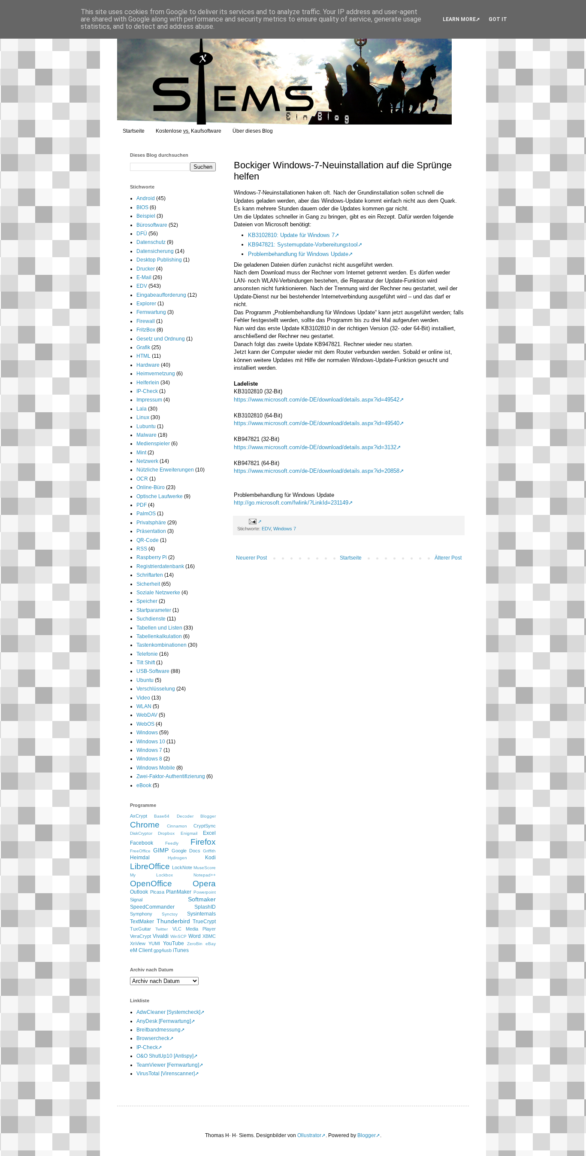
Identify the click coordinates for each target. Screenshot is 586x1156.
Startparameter (153, 610)
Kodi (210, 858)
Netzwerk (147, 461)
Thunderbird (173, 921)
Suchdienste (151, 619)
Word (194, 936)
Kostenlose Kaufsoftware (188, 131)
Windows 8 (149, 759)
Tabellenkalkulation (159, 636)
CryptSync (204, 825)
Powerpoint (204, 892)
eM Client (141, 950)
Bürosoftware (151, 225)
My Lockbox (151, 875)
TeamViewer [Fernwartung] (167, 1065)
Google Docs (186, 850)
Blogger (208, 816)
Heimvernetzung (155, 374)
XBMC (209, 936)
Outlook (139, 892)
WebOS (145, 724)
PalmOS (146, 514)
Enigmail (189, 833)
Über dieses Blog (253, 131)
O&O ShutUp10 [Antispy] (164, 1056)
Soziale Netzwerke (158, 593)
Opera (204, 883)
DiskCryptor (141, 833)
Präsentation (151, 531)
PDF (141, 505)
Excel (209, 833)
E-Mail (143, 277)
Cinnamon (177, 826)
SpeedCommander (152, 907)
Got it (498, 19)
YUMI (154, 943)
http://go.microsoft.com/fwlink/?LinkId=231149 (291, 502)
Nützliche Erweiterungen (165, 470)
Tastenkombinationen (161, 645)
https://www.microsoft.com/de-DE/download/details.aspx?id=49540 (316, 423)
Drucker (145, 269)
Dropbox (166, 833)
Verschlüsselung (155, 689)
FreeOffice (140, 851)
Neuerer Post (251, 558)
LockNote (182, 867)
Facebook (141, 843)
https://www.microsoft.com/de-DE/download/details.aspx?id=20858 (316, 471)
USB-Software (152, 671)
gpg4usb (163, 950)
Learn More (459, 19)
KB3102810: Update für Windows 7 (291, 235)
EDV (266, 528)
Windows (147, 733)
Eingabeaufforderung (161, 295)
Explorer (146, 304)
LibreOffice (150, 866)
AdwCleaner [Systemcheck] (168, 1012)
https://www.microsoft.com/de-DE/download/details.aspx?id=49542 (316, 399)
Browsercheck (152, 1038)
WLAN (143, 706)
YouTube (173, 943)
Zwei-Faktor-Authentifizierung (170, 776)
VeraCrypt (140, 936)
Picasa (157, 891)
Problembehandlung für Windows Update (298, 254)
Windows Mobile (155, 768)
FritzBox (145, 330)
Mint (141, 453)
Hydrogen (177, 857)
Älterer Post (448, 558)
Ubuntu (145, 680)
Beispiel (145, 216)
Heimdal (140, 858)
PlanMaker (178, 892)
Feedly (171, 843)
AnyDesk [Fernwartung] (163, 1021)
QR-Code (147, 540)
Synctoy (170, 914)
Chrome (145, 824)
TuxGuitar (140, 928)
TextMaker (142, 922)
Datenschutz (151, 242)
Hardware (148, 365)
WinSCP (178, 936)
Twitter (161, 929)
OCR (142, 479)
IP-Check (147, 391)
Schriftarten (149, 575)
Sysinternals (201, 914)
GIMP (161, 850)
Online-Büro (150, 487)
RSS (141, 549)
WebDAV (146, 715)
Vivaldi (161, 936)
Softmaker (202, 899)
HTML (143, 356)
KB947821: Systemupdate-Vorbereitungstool (303, 244)
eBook (143, 785)
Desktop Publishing (159, 260)
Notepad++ (204, 875)
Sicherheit (148, 584)
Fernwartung (151, 312)
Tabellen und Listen (159, 628)
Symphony (141, 913)
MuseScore (204, 867)
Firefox (203, 841)
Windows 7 (284, 528)
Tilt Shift (145, 663)
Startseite (134, 131)
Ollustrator (309, 1135)
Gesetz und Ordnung (160, 339)
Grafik (143, 347)
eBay (210, 943)
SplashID (205, 907)
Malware (146, 435)
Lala (141, 409)
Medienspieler (153, 444)
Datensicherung (155, 251)
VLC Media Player (194, 928)
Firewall (145, 321)
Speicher (146, 601)
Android (145, 198)
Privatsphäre (151, 523)
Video (143, 698)
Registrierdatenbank (160, 566)
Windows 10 (150, 742)
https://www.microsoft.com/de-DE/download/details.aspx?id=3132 (315, 447)
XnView (137, 943)
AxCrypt (138, 815)
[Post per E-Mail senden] (254, 521)
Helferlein (147, 383)
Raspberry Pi (151, 557)
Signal (136, 899)
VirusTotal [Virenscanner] (165, 1074)
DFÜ (141, 234)
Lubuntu (146, 426)
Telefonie (147, 654)
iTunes (181, 950)
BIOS (142, 207)
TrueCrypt (204, 922)
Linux (142, 417)
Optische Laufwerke (159, 496)
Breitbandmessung (158, 1030)
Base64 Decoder (173, 816)
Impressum (149, 400)
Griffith (209, 851)
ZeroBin (194, 943)
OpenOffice (151, 883)
